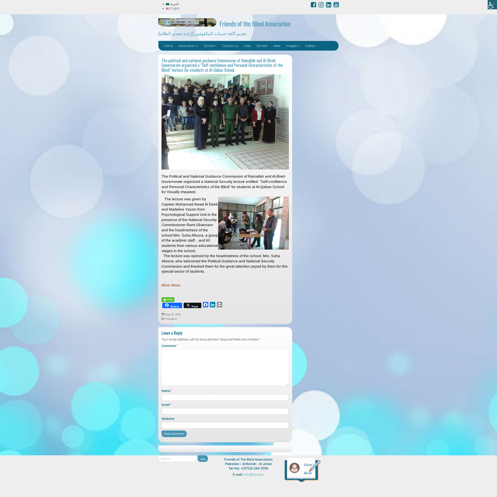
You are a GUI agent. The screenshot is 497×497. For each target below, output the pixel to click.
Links (247, 46)
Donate (262, 46)
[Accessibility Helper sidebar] (492, 4)
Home (168, 46)
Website (168, 419)
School (209, 46)
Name (167, 391)
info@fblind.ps (254, 474)
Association (187, 46)
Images (292, 46)
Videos (310, 46)
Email (166, 405)
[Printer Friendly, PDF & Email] (168, 299)
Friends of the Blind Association (255, 23)
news (277, 46)
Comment (170, 346)
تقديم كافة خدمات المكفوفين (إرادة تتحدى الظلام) (202, 33)
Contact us (230, 46)
